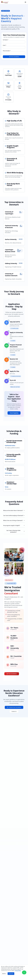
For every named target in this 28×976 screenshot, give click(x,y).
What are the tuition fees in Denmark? (13, 510)
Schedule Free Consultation (15, 707)
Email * (4, 45)
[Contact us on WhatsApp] (24, 972)
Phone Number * (7, 50)
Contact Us (14, 711)
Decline (4, 973)
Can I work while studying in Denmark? (13, 515)
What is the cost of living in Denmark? (13, 520)
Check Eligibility (14, 413)
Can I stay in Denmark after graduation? (13, 531)
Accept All (11, 973)
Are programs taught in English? (11, 525)
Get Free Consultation (14, 56)
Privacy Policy (18, 970)
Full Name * (5, 39)
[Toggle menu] (25, 2)
